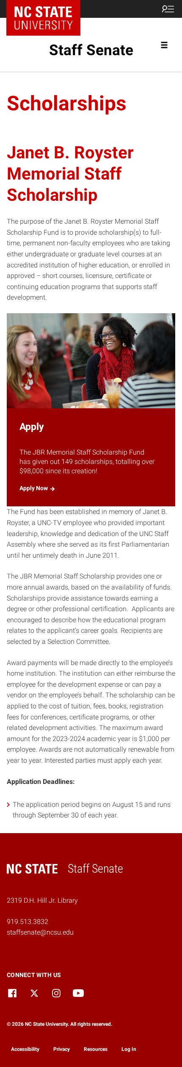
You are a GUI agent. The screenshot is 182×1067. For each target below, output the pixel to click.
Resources (96, 1049)
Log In (128, 1049)
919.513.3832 (27, 922)
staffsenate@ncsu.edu (40, 932)
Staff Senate (91, 50)
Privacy (61, 1049)
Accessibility (25, 1049)
